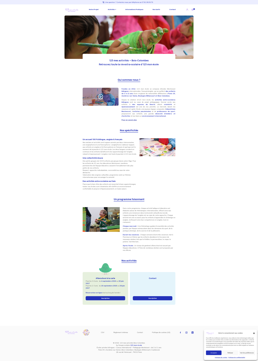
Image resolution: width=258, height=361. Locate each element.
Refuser (230, 353)
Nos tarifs (156, 9)
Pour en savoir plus (129, 120)
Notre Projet (94, 9)
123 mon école (136, 345)
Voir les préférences (247, 353)
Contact (172, 9)
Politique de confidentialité (236, 357)
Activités (111, 9)
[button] (254, 333)
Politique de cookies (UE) (161, 332)
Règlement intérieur (120, 332)
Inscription (105, 298)
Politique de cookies (221, 357)
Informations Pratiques (134, 9)
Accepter (214, 353)
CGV (102, 332)
